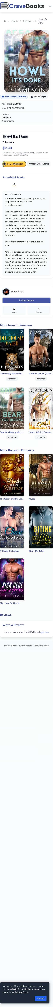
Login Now (44, 632)
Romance (28, 21)
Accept (40, 998)
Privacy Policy (21, 992)
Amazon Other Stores (39, 163)
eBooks (14, 21)
